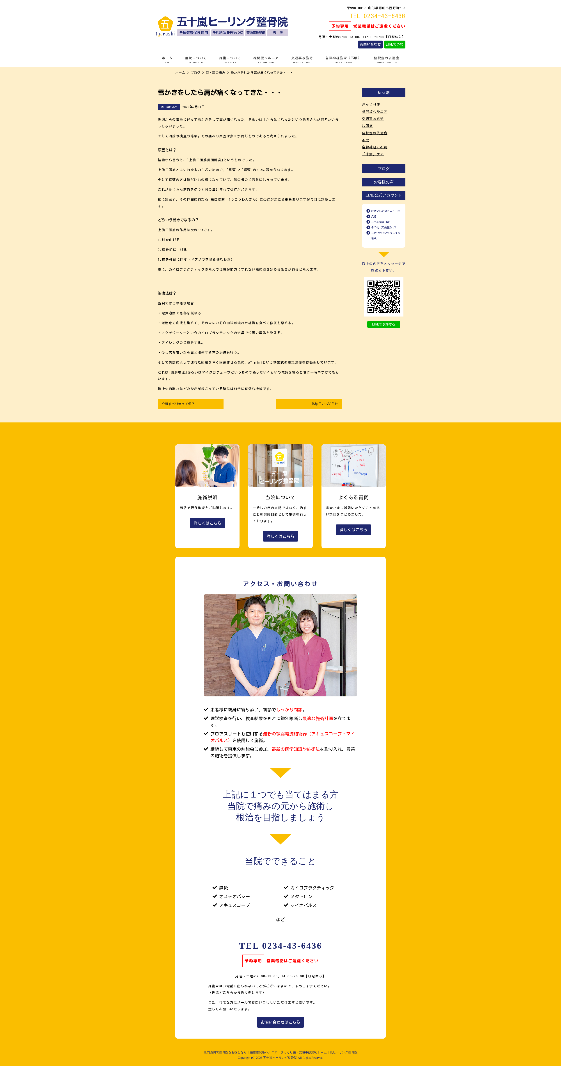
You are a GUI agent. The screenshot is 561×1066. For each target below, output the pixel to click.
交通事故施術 (302, 60)
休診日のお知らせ (325, 404)
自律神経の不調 (374, 147)
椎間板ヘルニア (266, 60)
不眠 (365, 140)
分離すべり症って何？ (178, 404)
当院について (196, 60)
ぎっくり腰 (371, 104)
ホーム (167, 60)
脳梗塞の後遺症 (386, 60)
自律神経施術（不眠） (343, 60)
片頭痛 (367, 125)
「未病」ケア (373, 154)
